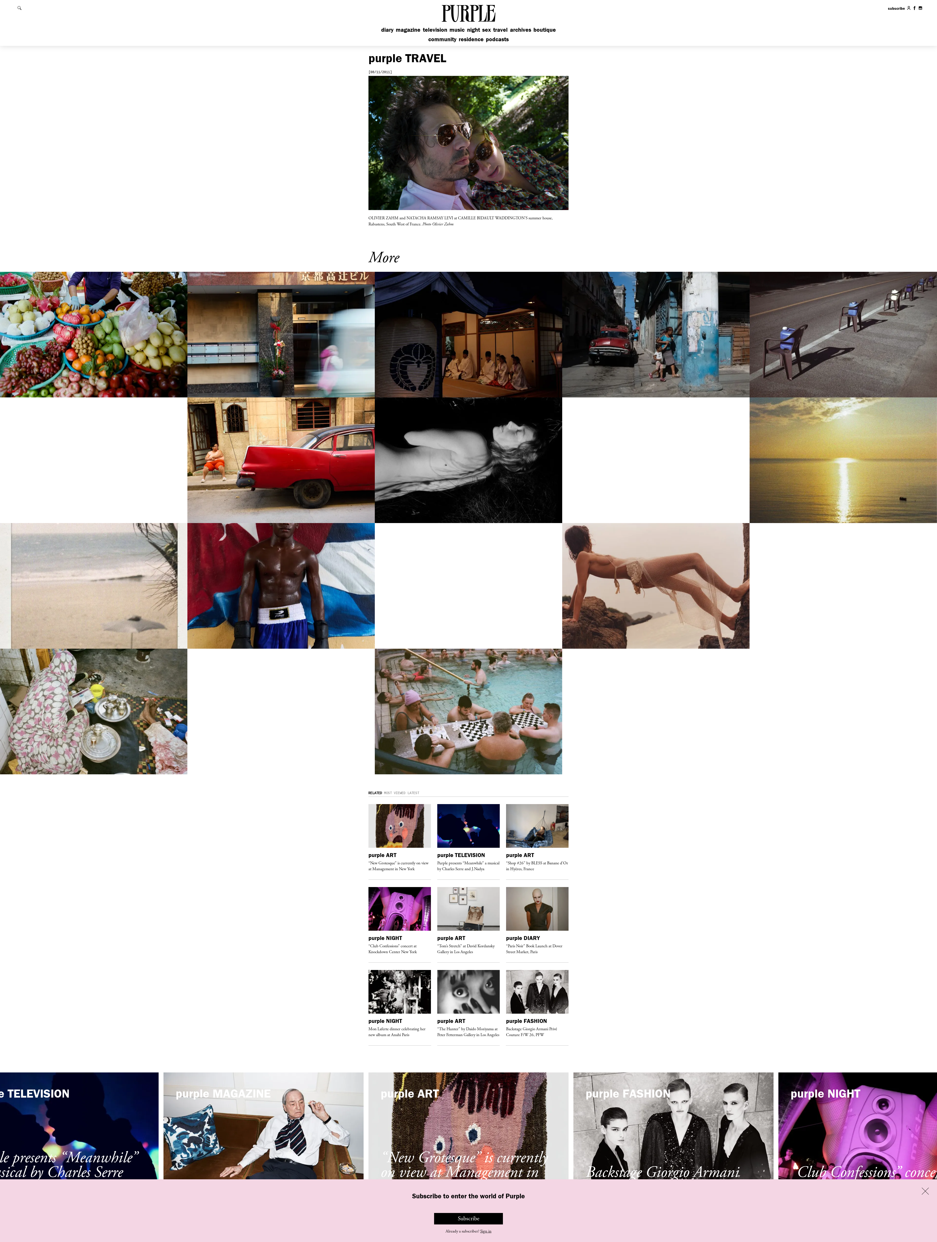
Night (473, 29)
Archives (520, 29)
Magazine (408, 29)
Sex (486, 29)
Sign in (485, 1231)
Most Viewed (395, 793)
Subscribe (468, 1218)
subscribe (896, 8)
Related (375, 793)
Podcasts (497, 39)
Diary (387, 29)
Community (442, 39)
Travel (500, 29)
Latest (413, 793)
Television (435, 29)
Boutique (544, 29)
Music (457, 29)
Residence (471, 39)
